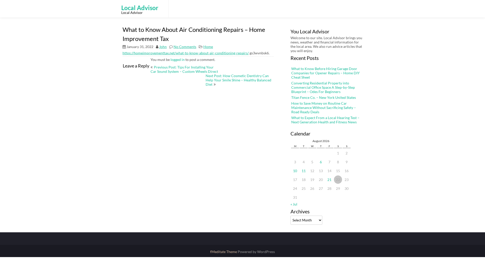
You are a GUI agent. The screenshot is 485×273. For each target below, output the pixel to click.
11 (304, 171)
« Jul (293, 204)
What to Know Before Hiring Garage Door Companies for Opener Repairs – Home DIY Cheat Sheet (325, 72)
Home (208, 46)
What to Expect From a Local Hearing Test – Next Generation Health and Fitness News (325, 120)
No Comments (185, 46)
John (163, 46)
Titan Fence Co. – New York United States (323, 97)
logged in (178, 59)
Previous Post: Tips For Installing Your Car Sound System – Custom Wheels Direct (184, 69)
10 (295, 171)
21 (329, 179)
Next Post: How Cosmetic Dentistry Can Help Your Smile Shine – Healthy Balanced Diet (238, 80)
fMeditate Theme (224, 251)
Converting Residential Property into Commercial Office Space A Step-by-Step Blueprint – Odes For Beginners (323, 87)
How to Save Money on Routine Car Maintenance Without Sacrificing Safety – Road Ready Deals (323, 107)
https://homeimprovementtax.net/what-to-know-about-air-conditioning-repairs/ (186, 53)
